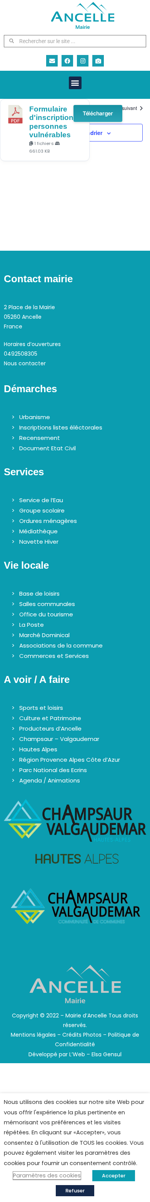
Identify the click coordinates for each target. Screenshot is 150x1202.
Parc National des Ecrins (53, 770)
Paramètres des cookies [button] (47, 1175)
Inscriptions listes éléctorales (60, 427)
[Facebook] (67, 61)
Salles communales (47, 604)
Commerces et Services (54, 656)
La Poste (31, 625)
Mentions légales (33, 1035)
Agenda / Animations (49, 780)
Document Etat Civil (47, 448)
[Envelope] (52, 61)
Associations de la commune (61, 645)
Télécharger (98, 113)
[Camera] (98, 61)
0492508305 (20, 354)
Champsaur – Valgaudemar (59, 739)
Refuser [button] (75, 1190)
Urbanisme (34, 417)
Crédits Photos (82, 1035)
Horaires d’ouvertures (32, 344)
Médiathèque (38, 531)
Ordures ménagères (48, 521)
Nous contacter (25, 363)
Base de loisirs (39, 593)
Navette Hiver (38, 542)
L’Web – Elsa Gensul (95, 1054)
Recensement (39, 438)
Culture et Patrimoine (50, 718)
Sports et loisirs (41, 708)
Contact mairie (38, 279)
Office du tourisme (46, 614)
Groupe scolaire (42, 510)
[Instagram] (82, 61)
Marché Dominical (44, 635)
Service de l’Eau (41, 500)
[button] (75, 83)
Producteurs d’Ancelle (50, 728)
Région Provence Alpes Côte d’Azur (69, 760)
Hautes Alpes (38, 749)
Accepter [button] (113, 1175)
